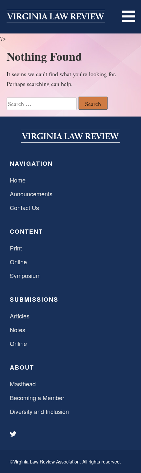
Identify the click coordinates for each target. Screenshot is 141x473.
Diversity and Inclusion (39, 411)
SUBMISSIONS (34, 299)
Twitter (14, 434)
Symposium (25, 275)
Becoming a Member (37, 397)
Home (18, 180)
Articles (20, 316)
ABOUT (22, 367)
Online (18, 261)
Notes (17, 329)
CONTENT (26, 231)
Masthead (23, 383)
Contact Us (24, 207)
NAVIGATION (31, 163)
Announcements (31, 193)
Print (16, 248)
